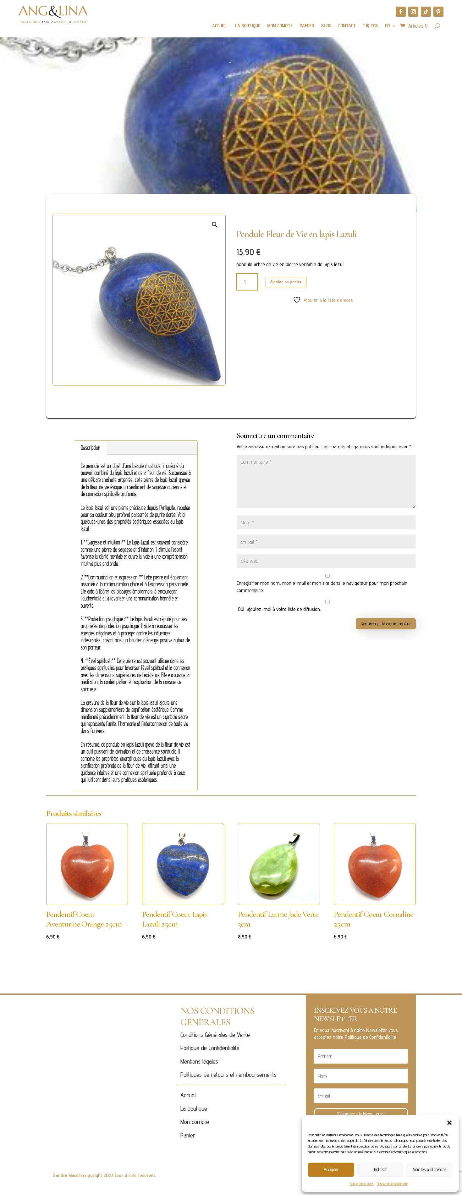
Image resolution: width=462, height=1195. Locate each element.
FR (387, 26)
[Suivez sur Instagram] (413, 12)
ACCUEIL (220, 26)
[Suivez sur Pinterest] (438, 12)
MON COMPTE (280, 26)
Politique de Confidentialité (209, 1048)
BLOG (326, 26)
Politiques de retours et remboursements (228, 1074)
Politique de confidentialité (392, 1183)
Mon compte (194, 1122)
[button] (449, 1123)
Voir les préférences (429, 1169)
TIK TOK (370, 26)
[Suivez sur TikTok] (426, 12)
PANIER (307, 26)
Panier (187, 1135)
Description (90, 447)
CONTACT (347, 26)
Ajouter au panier (286, 281)
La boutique (193, 1108)
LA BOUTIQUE (247, 26)
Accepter (331, 1169)
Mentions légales (199, 1061)
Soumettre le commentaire (386, 623)
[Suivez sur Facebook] (401, 12)
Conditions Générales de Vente (215, 1034)
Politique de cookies (362, 1183)
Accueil (188, 1095)
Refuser (380, 1169)
